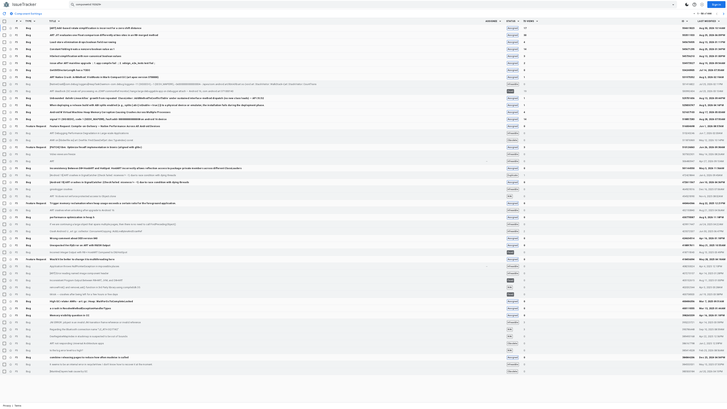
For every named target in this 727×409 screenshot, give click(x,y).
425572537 (688, 231)
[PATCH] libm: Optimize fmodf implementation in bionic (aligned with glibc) (96, 147)
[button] (20, 21)
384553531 (688, 364)
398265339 (688, 315)
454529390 (688, 196)
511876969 (688, 140)
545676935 (688, 42)
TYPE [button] (28, 21)
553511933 (688, 35)
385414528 (688, 350)
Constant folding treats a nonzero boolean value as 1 (82, 49)
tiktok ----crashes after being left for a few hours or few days (84, 294)
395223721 (688, 322)
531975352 (688, 77)
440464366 (688, 203)
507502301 (688, 154)
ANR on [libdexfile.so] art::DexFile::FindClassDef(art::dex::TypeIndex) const (91, 140)
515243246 (688, 133)
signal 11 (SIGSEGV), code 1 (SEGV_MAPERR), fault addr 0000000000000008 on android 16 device (108, 119)
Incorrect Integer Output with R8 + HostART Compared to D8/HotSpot (88, 252)
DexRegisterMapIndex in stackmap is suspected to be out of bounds (88, 336)
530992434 (688, 91)
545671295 (688, 49)
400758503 (688, 294)
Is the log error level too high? (66, 350)
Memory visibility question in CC (69, 315)
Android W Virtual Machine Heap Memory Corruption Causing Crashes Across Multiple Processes (110, 112)
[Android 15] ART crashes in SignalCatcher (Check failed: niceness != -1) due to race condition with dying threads (113, 175)
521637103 (688, 112)
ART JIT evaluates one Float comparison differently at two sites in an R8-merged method (104, 35)
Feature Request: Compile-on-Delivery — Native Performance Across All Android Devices (105, 126)
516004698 (688, 126)
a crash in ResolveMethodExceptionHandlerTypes (80, 308)
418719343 (688, 252)
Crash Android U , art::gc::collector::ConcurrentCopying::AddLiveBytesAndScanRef (96, 231)
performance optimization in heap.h (72, 217)
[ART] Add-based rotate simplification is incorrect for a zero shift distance (95, 28)
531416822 (688, 84)
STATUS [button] (510, 21)
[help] (694, 4)
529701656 (688, 98)
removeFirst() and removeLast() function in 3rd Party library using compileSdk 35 (95, 287)
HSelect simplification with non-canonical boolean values (85, 56)
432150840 (688, 210)
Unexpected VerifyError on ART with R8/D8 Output (80, 245)
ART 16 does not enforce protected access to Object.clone (83, 196)
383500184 (688, 371)
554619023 (688, 28)
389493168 (688, 336)
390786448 (688, 329)
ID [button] (683, 21)
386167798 (688, 343)
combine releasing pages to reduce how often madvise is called (89, 357)
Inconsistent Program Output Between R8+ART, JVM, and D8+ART (86, 280)
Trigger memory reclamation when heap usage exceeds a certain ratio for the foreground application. (113, 203)
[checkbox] (4, 21)
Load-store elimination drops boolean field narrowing (83, 42)
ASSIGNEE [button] (491, 21)
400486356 (688, 301)
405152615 (688, 280)
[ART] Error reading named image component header (79, 273)
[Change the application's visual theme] (687, 4)
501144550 (688, 168)
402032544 (688, 287)
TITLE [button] (52, 21)
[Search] (72, 4)
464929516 (688, 189)
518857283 (688, 119)
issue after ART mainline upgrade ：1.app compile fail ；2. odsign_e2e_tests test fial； (103, 63)
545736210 (688, 56)
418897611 (688, 245)
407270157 (688, 273)
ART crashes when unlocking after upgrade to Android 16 (82, 210)
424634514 (688, 238)
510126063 (688, 147)
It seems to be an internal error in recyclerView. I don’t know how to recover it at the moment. (101, 364)
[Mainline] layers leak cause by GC (68, 371)
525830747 (688, 105)
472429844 (688, 175)
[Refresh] (4, 13)
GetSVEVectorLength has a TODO (70, 70)
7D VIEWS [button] (528, 21)
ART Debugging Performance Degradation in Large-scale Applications (89, 133)
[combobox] (373, 4)
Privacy (7, 405)
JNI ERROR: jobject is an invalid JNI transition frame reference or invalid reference (95, 322)
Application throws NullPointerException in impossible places (84, 266)
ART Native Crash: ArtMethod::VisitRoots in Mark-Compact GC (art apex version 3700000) (104, 77)
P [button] (17, 21)
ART (52, 161)
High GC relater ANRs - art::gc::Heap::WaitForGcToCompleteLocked (91, 301)
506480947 (688, 161)
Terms (18, 405)
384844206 (688, 357)
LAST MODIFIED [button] (707, 21)
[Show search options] (673, 4)
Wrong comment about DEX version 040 (74, 238)
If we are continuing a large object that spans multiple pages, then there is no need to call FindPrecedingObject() (113, 224)
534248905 (688, 70)
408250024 (688, 266)
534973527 (688, 63)
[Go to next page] (723, 13)
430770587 (688, 217)
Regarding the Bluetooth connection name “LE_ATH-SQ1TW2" (84, 329)
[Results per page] (694, 13)
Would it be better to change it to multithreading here (82, 259)
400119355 (688, 308)
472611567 (688, 182)
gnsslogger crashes (61, 189)
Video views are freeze (62, 154)
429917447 (688, 224)
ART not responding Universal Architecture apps (77, 343)
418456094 (688, 259)
